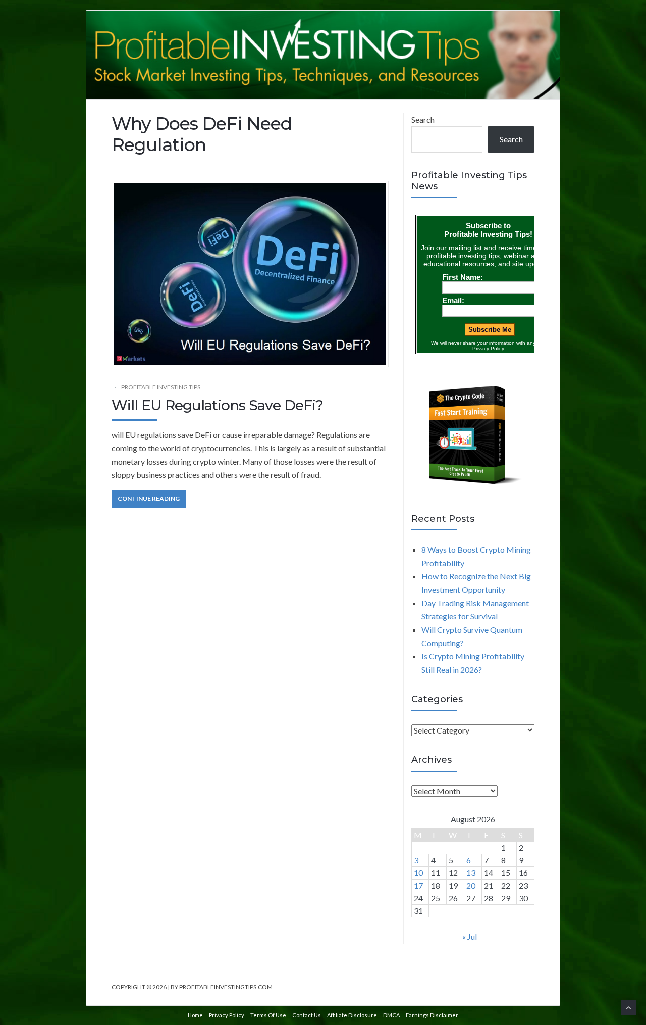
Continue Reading (149, 498)
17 (418, 885)
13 (470, 872)
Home (195, 1015)
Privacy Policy (226, 1015)
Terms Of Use (268, 1015)
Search (423, 119)
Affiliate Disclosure (352, 1015)
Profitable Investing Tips (160, 387)
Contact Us (306, 1015)
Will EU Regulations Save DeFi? (217, 405)
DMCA (391, 1015)
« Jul (469, 936)
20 (470, 885)
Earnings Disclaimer (432, 1015)
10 (418, 872)
